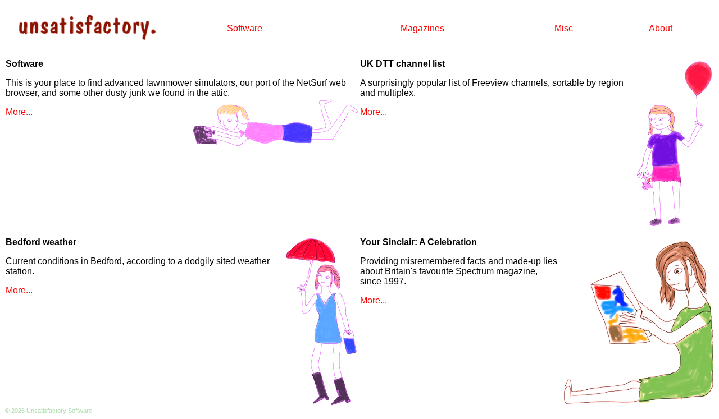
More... (19, 112)
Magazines (422, 28)
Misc (563, 28)
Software (244, 28)
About (660, 28)
